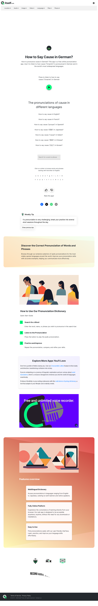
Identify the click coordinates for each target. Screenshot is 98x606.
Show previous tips (28, 227)
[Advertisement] (49, 25)
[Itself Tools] (49, 568)
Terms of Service (16, 595)
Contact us (38, 598)
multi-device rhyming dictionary (65, 381)
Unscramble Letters (57, 366)
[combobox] (49, 157)
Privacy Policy (26, 595)
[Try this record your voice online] (49, 411)
